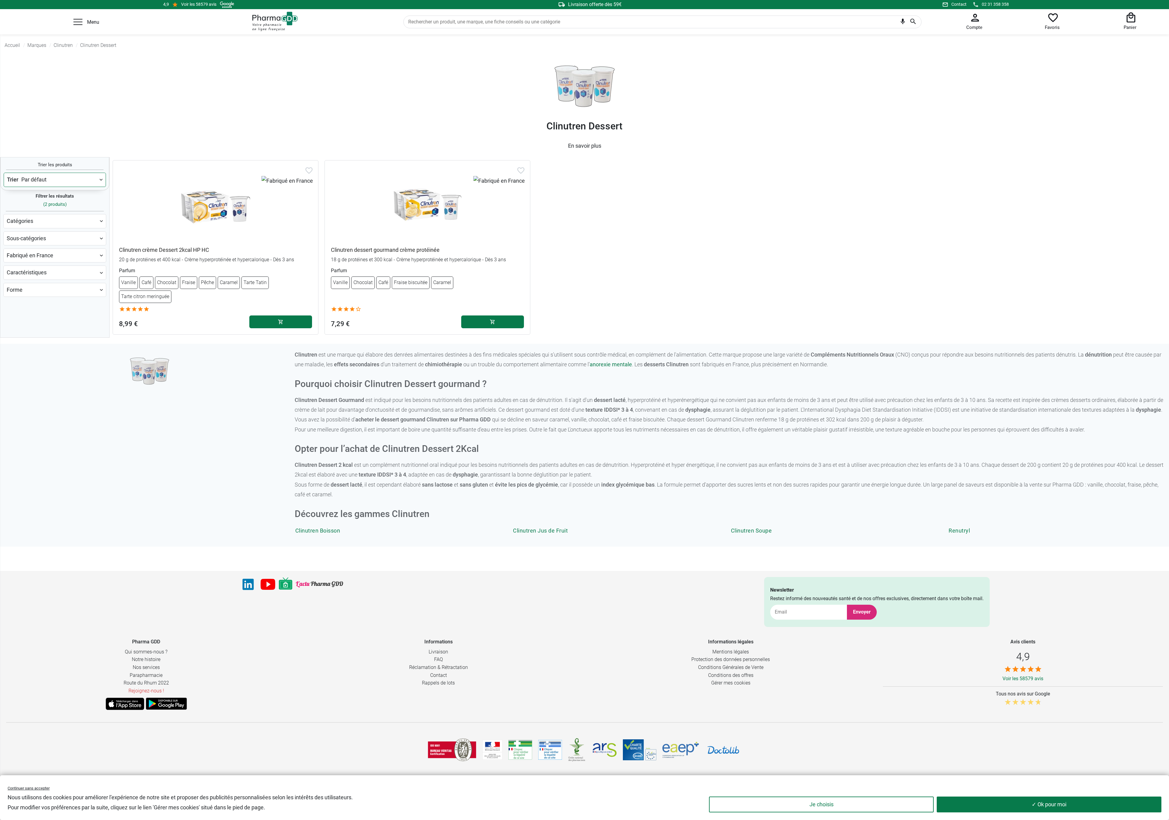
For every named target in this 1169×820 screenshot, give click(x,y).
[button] (77, 21)
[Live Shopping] (285, 584)
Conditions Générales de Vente (731, 667)
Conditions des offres (730, 675)
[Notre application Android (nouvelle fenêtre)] (166, 704)
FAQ (438, 659)
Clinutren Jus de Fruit (540, 530)
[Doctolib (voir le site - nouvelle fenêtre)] (723, 750)
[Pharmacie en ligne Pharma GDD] (273, 21)
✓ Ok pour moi (1049, 804)
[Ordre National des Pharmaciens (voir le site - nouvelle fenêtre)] (577, 750)
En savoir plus (584, 146)
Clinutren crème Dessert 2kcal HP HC (164, 250)
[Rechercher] (913, 22)
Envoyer (862, 612)
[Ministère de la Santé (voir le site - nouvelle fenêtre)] (492, 750)
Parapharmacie (146, 675)
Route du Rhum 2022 (146, 683)
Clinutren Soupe (751, 530)
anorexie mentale (611, 364)
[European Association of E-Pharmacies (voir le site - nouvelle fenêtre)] (680, 750)
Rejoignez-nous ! (146, 691)
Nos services (146, 667)
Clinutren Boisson (317, 530)
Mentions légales (730, 652)
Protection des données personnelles (730, 659)
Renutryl (959, 530)
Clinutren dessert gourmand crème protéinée (385, 250)
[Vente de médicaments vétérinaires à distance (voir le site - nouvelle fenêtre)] (550, 750)
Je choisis (821, 804)
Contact (959, 4)
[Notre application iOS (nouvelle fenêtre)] (125, 704)
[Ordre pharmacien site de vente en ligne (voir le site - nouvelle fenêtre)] (520, 749)
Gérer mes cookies (730, 683)
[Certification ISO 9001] (452, 749)
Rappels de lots (438, 683)
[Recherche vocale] (902, 23)
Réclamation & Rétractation (438, 667)
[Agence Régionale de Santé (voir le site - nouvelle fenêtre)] (604, 750)
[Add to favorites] (309, 170)
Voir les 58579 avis (198, 4)
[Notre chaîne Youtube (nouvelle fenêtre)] (268, 584)
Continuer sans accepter (29, 788)
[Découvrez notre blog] (319, 584)
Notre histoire (146, 659)
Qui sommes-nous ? (146, 652)
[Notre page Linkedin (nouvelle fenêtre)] (248, 584)
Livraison (438, 652)
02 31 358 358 (995, 4)
